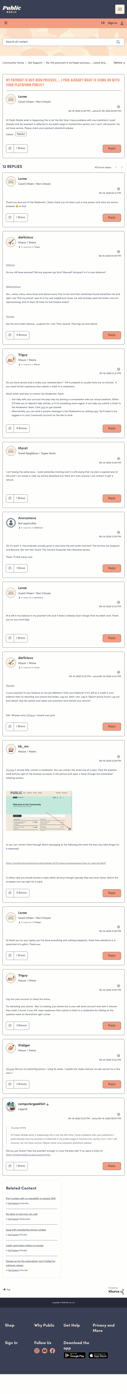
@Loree (10, 317)
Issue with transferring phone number (26, 1230)
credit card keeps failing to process (24, 1246)
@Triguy (30, 715)
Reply (112, 148)
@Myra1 (10, 265)
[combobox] (63, 42)
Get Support (35, 63)
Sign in (112, 23)
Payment (21, 134)
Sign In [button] (11, 1342)
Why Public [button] (44, 1325)
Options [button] (118, 63)
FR (103, 23)
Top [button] (8, 1290)
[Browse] (7, 23)
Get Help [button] (72, 1325)
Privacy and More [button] (104, 1328)
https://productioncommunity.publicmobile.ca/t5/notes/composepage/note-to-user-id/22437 (56, 863)
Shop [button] (9, 1325)
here (43, 407)
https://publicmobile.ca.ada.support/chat (28, 1155)
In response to (30, 247)
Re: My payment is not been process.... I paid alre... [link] (76, 63)
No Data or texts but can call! (22, 1214)
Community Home (13, 63)
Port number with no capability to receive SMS (31, 1199)
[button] (10, 149)
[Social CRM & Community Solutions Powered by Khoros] (116, 1291)
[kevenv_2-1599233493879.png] (39, 811)
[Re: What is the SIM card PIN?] (116, 168)
